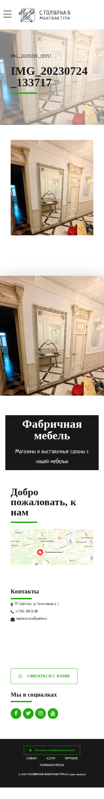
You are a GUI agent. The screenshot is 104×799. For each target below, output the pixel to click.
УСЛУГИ (50, 758)
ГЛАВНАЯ (31, 758)
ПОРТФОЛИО (71, 758)
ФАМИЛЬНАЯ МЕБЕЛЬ (52, 765)
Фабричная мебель (52, 430)
